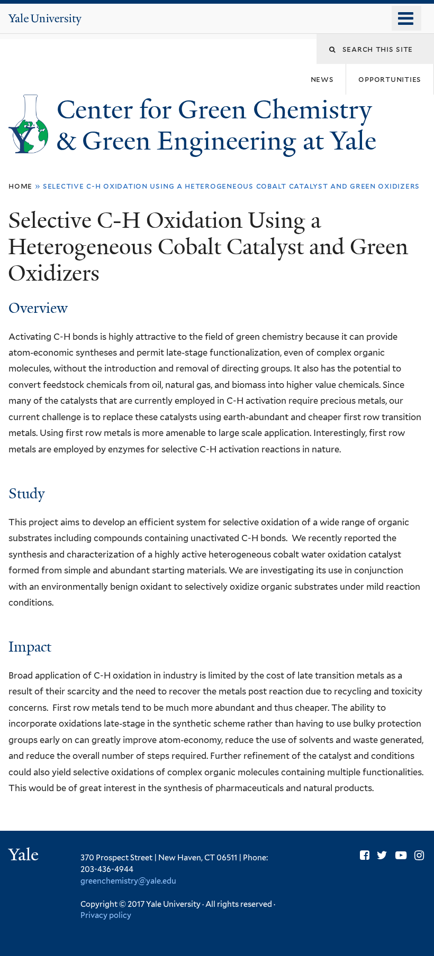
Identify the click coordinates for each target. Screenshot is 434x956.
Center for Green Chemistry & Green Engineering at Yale (220, 125)
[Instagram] (419, 855)
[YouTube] (400, 855)
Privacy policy (105, 915)
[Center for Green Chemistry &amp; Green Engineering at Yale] (28, 145)
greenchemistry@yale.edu (128, 880)
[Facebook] (364, 855)
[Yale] (24, 856)
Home (20, 186)
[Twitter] (382, 855)
